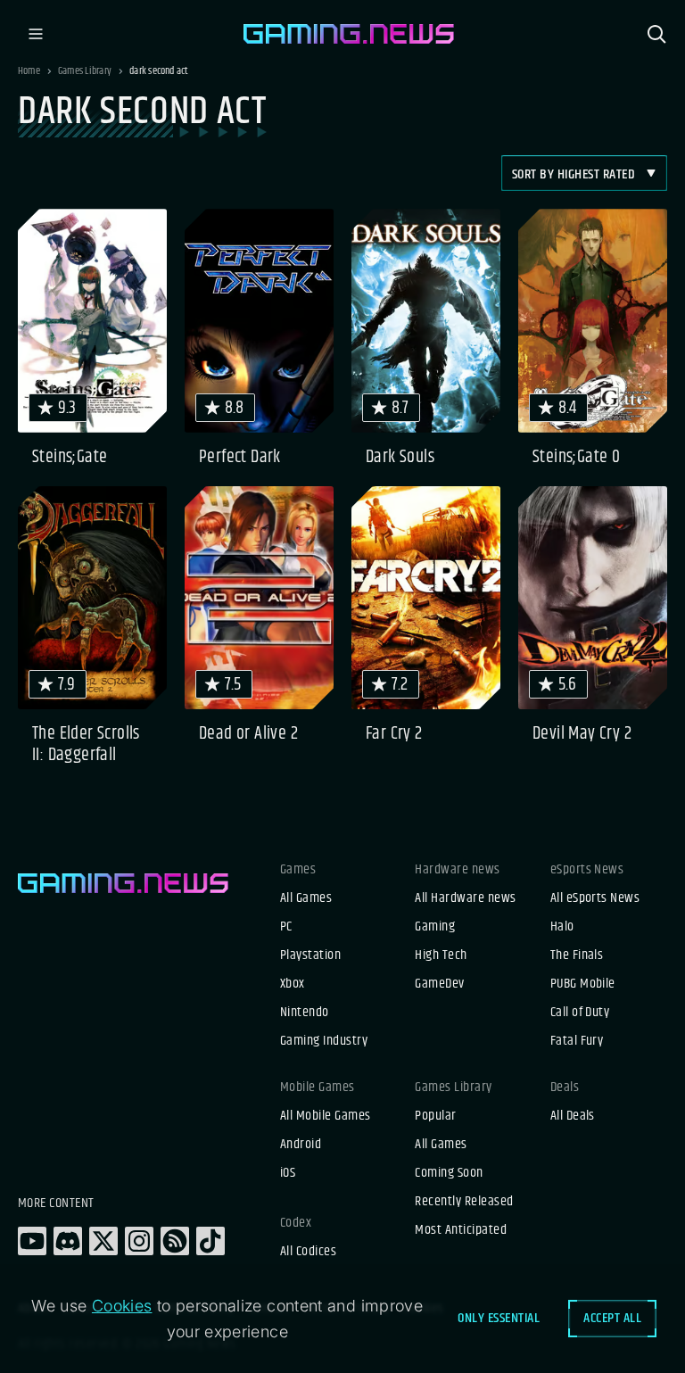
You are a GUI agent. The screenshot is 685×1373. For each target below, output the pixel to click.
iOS (287, 1173)
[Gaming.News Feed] (175, 1241)
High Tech (440, 955)
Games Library (84, 71)
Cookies (122, 1305)
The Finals (577, 955)
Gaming (435, 927)
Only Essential (499, 1318)
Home (29, 71)
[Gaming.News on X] (103, 1241)
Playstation (310, 955)
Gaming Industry (323, 1041)
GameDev (439, 984)
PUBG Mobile (582, 984)
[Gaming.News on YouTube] (32, 1241)
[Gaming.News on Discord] (68, 1241)
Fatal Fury (577, 1041)
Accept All (612, 1318)
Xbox (292, 984)
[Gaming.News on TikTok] (210, 1241)
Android (300, 1144)
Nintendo (304, 1012)
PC (286, 927)
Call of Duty (580, 1012)
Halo (562, 927)
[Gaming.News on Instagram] (139, 1241)
